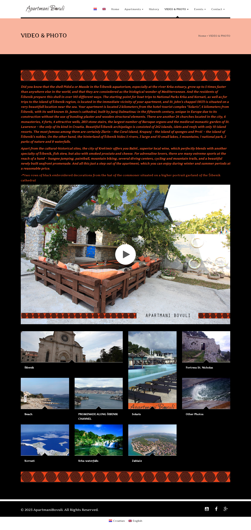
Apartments (133, 9)
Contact (217, 9)
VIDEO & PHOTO (175, 9)
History (154, 9)
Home (115, 9)
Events (199, 9)
